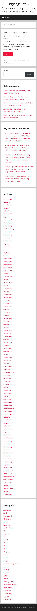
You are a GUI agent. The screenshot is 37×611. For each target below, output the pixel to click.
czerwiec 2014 (7, 303)
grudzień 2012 (7, 339)
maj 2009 (6, 456)
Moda (5, 549)
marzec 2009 (7, 462)
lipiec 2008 (6, 486)
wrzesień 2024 (7, 268)
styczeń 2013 (7, 336)
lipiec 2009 (6, 450)
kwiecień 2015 (7, 294)
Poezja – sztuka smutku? (13, 181)
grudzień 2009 (8, 438)
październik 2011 (8, 372)
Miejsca (5, 546)
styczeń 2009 (7, 468)
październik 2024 (8, 265)
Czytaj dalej (8, 54)
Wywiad (6, 597)
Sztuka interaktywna (9, 585)
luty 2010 (6, 432)
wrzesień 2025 (7, 232)
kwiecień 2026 (7, 211)
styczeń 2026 (7, 220)
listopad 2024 (7, 262)
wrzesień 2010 (7, 411)
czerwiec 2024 (7, 276)
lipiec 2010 (6, 417)
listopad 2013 (7, 312)
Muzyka (5, 552)
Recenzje (6, 567)
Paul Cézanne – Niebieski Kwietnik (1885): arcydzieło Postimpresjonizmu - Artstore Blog (18, 157)
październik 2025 (8, 229)
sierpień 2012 (7, 348)
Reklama (6, 570)
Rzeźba (5, 579)
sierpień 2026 (7, 199)
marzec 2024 (7, 282)
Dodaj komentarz (11, 63)
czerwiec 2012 (7, 351)
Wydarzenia (25, 60)
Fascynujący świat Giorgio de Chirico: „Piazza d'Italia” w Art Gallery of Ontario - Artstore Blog (19, 169)
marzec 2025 (7, 250)
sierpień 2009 (7, 447)
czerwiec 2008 (8, 489)
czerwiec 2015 (7, 288)
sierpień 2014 (7, 297)
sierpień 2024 (7, 271)
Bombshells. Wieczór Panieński (16, 33)
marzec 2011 (7, 393)
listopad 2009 (7, 441)
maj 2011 (6, 387)
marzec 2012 (7, 360)
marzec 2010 (7, 429)
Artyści (5, 513)
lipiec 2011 (6, 381)
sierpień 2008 (7, 483)
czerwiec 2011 (7, 384)
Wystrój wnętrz (8, 593)
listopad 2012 (7, 342)
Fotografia (6, 525)
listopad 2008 (7, 474)
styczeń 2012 (7, 366)
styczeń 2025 (7, 256)
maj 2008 (6, 492)
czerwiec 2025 (7, 241)
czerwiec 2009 (8, 453)
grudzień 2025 (7, 223)
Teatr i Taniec (17, 60)
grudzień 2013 (7, 309)
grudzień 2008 (8, 471)
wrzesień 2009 (8, 444)
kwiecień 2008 (7, 495)
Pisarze (5, 558)
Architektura (7, 510)
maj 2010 (6, 423)
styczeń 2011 (7, 399)
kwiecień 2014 (7, 306)
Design (5, 522)
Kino (4, 537)
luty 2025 (6, 253)
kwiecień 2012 (7, 357)
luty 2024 (6, 285)
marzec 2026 (7, 214)
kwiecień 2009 (7, 459)
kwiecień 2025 (7, 247)
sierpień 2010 (7, 414)
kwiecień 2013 (7, 330)
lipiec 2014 (6, 300)
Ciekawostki (9, 60)
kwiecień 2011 (7, 390)
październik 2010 (8, 408)
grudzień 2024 (7, 259)
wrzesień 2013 (7, 315)
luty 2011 (6, 396)
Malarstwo (6, 543)
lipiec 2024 (6, 274)
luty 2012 (6, 363)
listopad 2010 (7, 405)
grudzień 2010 (7, 402)
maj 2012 (6, 354)
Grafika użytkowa (8, 528)
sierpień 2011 (7, 378)
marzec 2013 (7, 333)
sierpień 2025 (7, 235)
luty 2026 (6, 217)
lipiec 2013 (6, 321)
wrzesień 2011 (7, 375)
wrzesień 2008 (8, 480)
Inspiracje (6, 534)
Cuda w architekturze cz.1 (17, 172)
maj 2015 (6, 291)
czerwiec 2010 (7, 420)
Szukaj (5, 71)
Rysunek (6, 576)
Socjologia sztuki (8, 582)
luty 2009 (6, 465)
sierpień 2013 (7, 318)
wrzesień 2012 (7, 345)
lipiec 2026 (6, 202)
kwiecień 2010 (7, 426)
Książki (5, 540)
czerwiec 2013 (7, 324)
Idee (4, 531)
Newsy (5, 555)
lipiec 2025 (6, 238)
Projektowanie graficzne (11, 564)
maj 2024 (6, 280)
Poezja (5, 561)
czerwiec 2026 (8, 205)
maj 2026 (6, 208)
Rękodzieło (6, 573)
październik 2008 (8, 477)
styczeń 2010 (7, 435)
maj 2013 (6, 327)
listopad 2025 (7, 226)
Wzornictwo (7, 599)
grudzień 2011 (7, 369)
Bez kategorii (7, 516)
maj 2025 (6, 244)
